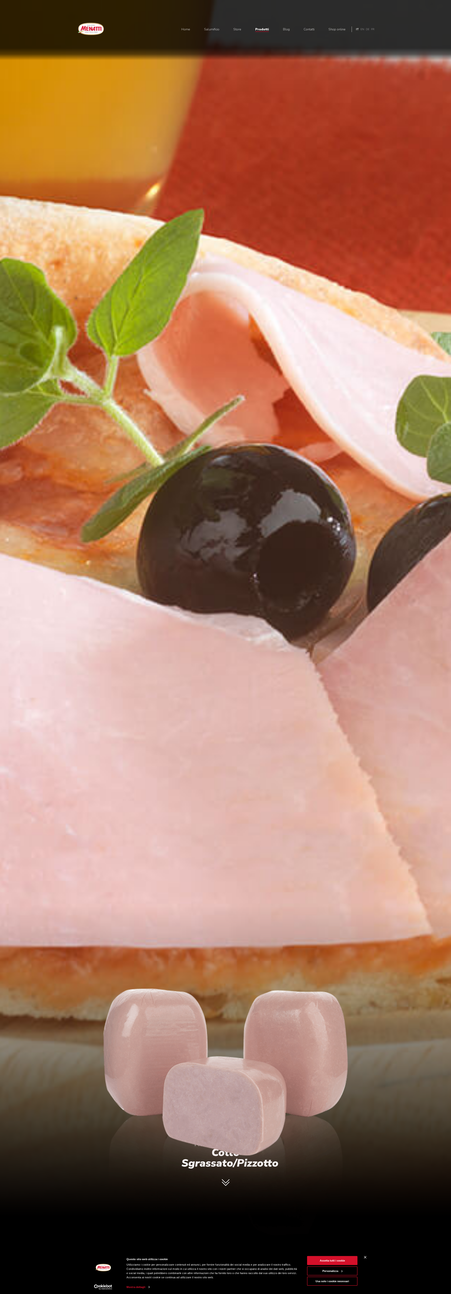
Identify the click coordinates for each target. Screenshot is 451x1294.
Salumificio (211, 29)
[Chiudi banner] (365, 1257)
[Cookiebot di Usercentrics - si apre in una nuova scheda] (103, 1287)
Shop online (337, 29)
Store (237, 29)
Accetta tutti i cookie (332, 1260)
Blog (286, 29)
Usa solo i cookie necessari (332, 1281)
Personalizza (330, 1270)
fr (372, 29)
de (367, 29)
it (357, 29)
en (362, 29)
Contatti (309, 29)
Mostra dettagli (135, 1287)
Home (185, 29)
